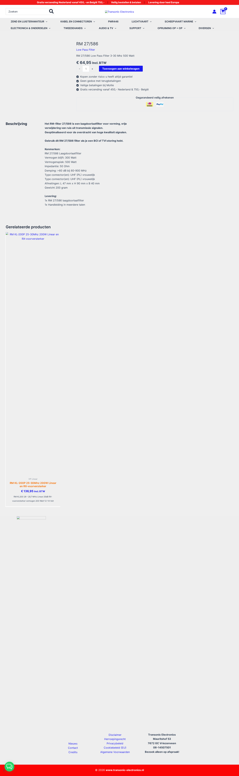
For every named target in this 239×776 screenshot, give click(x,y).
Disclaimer (115, 734)
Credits (72, 752)
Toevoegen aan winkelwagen (120, 68)
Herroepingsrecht (115, 739)
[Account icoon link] (214, 12)
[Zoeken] (51, 11)
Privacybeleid (115, 743)
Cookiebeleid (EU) (115, 747)
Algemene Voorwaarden (115, 752)
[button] (45, 21)
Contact (73, 747)
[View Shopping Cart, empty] (226, 11)
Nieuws (72, 743)
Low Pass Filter (85, 49)
